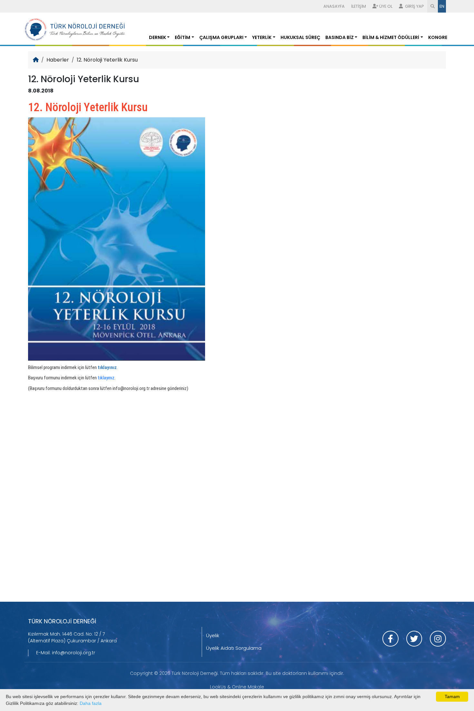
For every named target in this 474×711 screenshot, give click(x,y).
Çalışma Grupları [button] (221, 37)
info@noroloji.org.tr (73, 652)
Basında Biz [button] (339, 37)
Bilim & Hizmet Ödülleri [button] (390, 37)
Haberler (57, 59)
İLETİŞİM (358, 6)
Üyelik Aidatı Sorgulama (234, 648)
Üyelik (212, 635)
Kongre (437, 37)
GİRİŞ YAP (414, 6)
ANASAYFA (334, 6)
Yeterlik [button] (262, 37)
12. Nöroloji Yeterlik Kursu (107, 59)
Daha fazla (91, 703)
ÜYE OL (385, 6)
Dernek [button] (157, 37)
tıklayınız (106, 378)
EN (441, 6)
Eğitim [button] (182, 37)
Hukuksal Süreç (300, 37)
